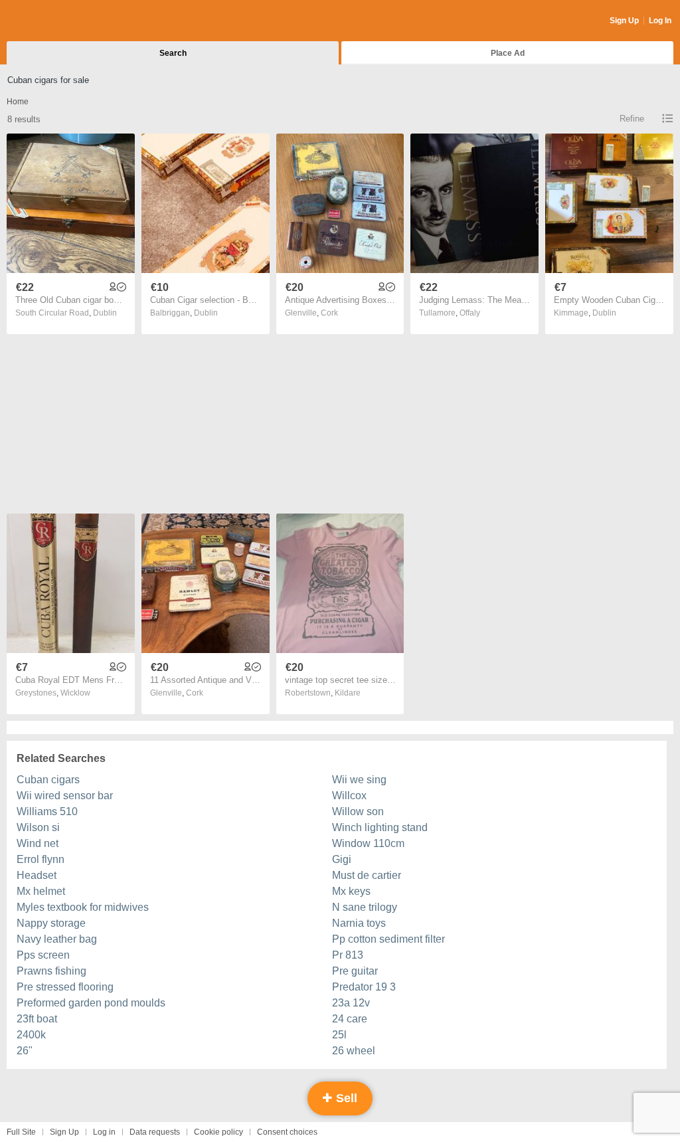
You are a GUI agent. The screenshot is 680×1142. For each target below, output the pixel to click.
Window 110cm (368, 843)
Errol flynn (40, 859)
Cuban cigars (48, 779)
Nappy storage (51, 923)
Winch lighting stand (380, 827)
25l (339, 1034)
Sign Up (624, 20)
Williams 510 (47, 811)
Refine (632, 119)
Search (173, 53)
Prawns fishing (51, 971)
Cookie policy (218, 1132)
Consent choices (287, 1132)
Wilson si (38, 827)
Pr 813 (347, 955)
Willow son (358, 811)
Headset (36, 875)
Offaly (470, 313)
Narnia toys (359, 923)
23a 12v (351, 1002)
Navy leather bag (57, 939)
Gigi (341, 859)
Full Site (21, 1132)
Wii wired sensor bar (65, 795)
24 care (349, 1018)
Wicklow (75, 693)
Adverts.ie (59, 21)
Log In (660, 20)
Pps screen (43, 955)
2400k (31, 1034)
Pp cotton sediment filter (388, 939)
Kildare (348, 693)
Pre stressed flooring (65, 987)
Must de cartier (366, 875)
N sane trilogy (364, 907)
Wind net (37, 843)
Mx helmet (41, 891)
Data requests (154, 1132)
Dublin (105, 313)
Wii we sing (359, 779)
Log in (104, 1132)
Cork (329, 313)
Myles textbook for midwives (83, 907)
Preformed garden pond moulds (91, 1002)
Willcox (349, 795)
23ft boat (37, 1018)
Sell (345, 1098)
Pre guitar (355, 971)
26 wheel (353, 1050)
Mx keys (351, 891)
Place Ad (508, 53)
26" (25, 1050)
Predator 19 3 (364, 987)
